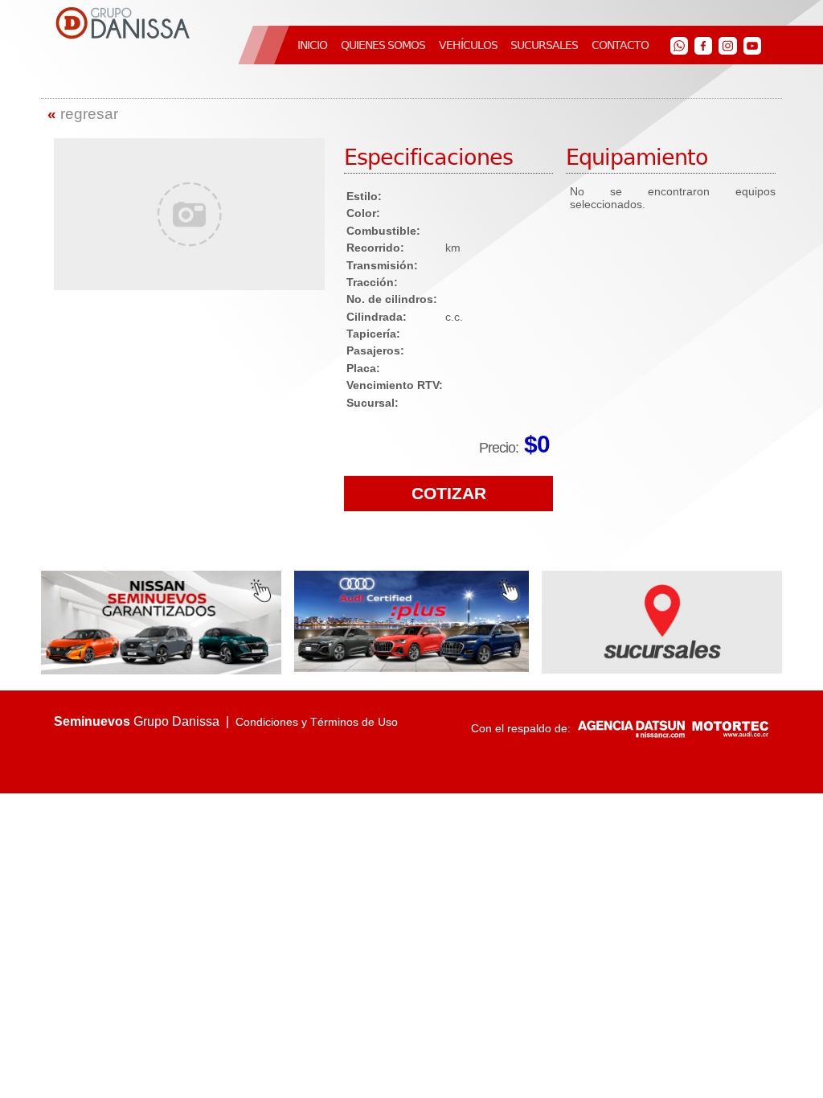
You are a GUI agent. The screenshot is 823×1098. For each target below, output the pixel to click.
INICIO (312, 45)
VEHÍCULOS (468, 45)
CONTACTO (620, 45)
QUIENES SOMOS (383, 45)
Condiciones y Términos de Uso (316, 722)
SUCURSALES (544, 45)
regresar (82, 113)
